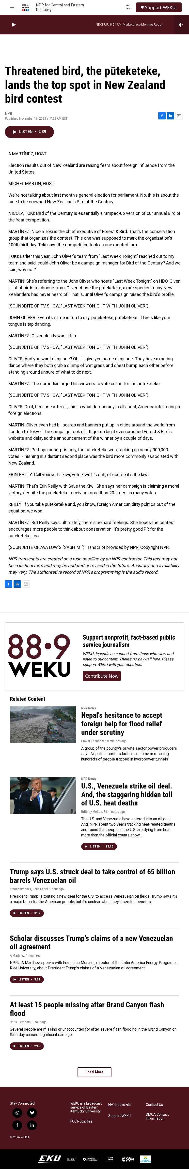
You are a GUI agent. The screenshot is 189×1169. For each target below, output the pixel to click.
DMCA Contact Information (157, 1116)
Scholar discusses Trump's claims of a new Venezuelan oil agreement (91, 942)
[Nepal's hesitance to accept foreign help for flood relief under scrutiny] (43, 724)
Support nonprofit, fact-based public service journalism (129, 641)
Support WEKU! (161, 7)
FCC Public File (81, 1121)
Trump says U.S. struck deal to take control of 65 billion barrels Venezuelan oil (92, 876)
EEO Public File (119, 1105)
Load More (94, 1072)
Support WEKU (119, 1116)
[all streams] (181, 24)
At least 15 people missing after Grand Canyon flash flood (87, 1009)
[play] (13, 25)
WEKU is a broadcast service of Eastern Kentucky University (86, 1107)
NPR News (88, 708)
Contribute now (101, 676)
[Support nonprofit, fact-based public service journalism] (39, 656)
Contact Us (154, 1105)
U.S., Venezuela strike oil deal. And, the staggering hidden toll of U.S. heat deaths (127, 794)
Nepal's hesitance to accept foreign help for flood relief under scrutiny (121, 724)
